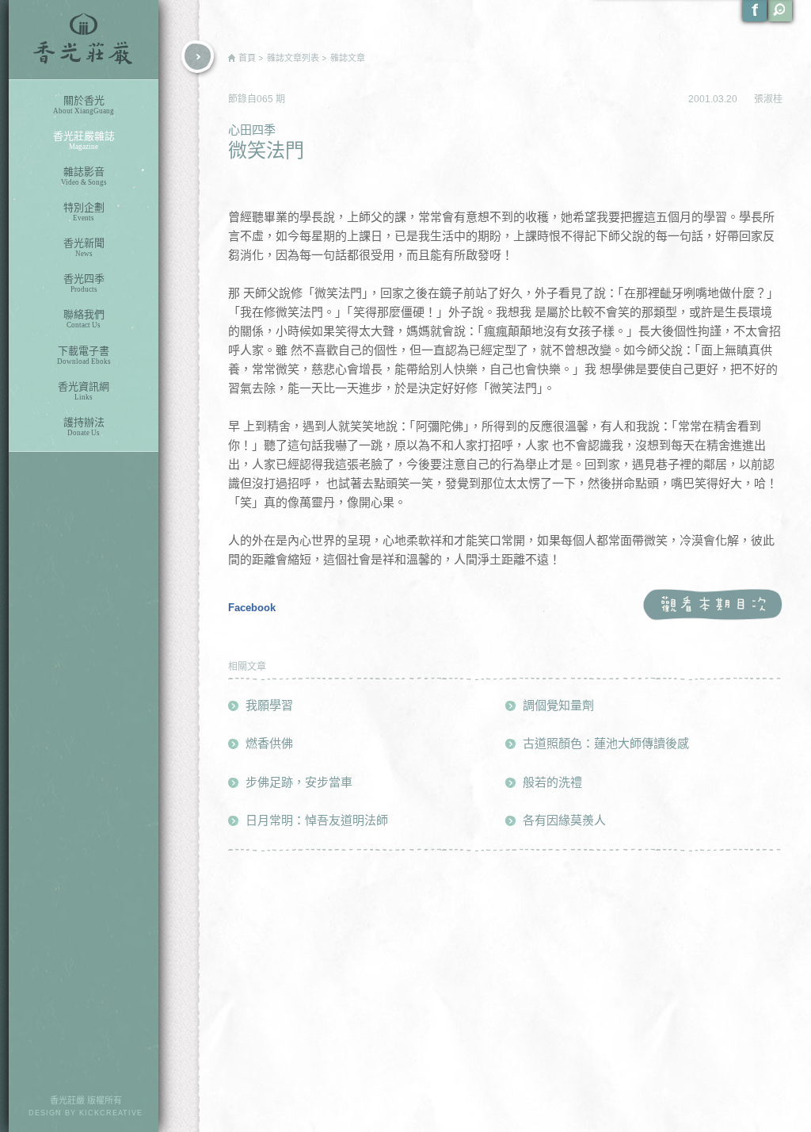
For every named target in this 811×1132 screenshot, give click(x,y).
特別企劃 (84, 211)
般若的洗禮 (552, 782)
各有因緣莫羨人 (564, 820)
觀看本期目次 (712, 605)
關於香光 (83, 104)
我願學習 (269, 705)
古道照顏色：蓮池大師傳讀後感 (606, 743)
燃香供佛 (269, 743)
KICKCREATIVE (111, 1113)
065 (266, 99)
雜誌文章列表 (293, 58)
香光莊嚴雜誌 (84, 140)
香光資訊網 (83, 391)
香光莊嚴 (83, 39)
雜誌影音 (84, 176)
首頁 (247, 58)
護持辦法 (84, 426)
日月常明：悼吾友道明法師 (317, 820)
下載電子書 (84, 355)
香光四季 (84, 283)
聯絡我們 (84, 318)
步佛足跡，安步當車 (299, 782)
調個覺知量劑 (558, 705)
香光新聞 (84, 247)
